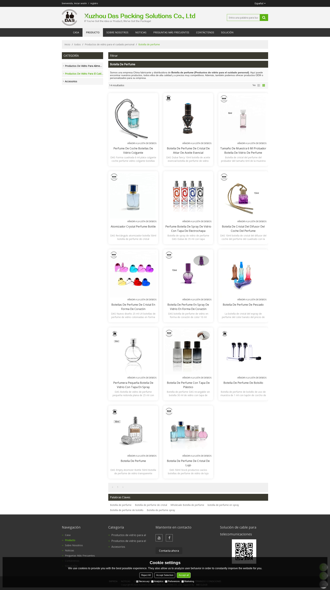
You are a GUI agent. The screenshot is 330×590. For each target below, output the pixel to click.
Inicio (67, 44)
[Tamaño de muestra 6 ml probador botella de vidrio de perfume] (243, 118)
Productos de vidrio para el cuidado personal (109, 44)
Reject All (146, 575)
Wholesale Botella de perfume (187, 505)
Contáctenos (205, 32)
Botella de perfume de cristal (151, 505)
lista (259, 85)
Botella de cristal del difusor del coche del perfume (243, 229)
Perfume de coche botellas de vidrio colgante (133, 150)
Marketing (189, 581)
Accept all (184, 575)
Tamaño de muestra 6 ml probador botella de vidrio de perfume (243, 150)
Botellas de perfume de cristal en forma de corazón (133, 307)
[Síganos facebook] (169, 537)
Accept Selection (164, 575)
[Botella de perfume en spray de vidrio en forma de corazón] (188, 274)
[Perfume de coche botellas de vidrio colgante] (133, 118)
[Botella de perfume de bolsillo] (243, 352)
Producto (93, 32)
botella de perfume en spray (223, 505)
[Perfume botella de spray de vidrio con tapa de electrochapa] (188, 196)
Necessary (144, 581)
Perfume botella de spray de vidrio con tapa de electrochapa (188, 229)
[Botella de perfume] (133, 430)
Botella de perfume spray (161, 510)
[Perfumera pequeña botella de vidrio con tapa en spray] (133, 352)
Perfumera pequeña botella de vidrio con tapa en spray (133, 385)
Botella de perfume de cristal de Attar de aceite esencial (188, 150)
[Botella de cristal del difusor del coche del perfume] (243, 196)
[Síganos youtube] (159, 537)
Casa (76, 32)
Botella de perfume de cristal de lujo (188, 463)
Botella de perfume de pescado (243, 305)
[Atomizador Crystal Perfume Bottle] (133, 196)
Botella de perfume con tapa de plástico (188, 385)
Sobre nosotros (117, 32)
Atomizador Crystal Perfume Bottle (133, 226)
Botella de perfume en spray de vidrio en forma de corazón (188, 307)
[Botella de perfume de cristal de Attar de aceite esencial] (188, 118)
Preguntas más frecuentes (171, 32)
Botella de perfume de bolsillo (243, 383)
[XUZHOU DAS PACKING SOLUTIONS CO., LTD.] (69, 17)
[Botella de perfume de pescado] (243, 274)
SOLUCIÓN (227, 32)
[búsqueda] (264, 17)
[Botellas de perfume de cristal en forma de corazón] (133, 274)
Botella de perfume (133, 461)
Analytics (158, 581)
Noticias (140, 32)
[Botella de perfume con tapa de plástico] (188, 352)
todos (77, 44)
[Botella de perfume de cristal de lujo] (188, 430)
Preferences (174, 581)
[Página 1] (112, 487)
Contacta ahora (169, 551)
